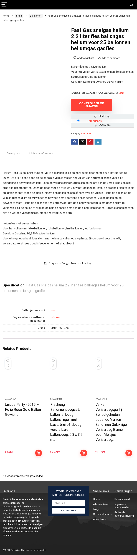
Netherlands (94, 121)
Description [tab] (13, 153)
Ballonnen (35, 15)
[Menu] (4, 4)
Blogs (96, 509)
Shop (19, 15)
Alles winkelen (101, 504)
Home (6, 15)
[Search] (131, 4)
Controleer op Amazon (91, 104)
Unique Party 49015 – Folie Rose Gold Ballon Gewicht (23, 409)
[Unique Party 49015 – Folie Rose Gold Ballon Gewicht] (23, 378)
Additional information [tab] (41, 153)
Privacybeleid (122, 499)
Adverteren (99, 519)
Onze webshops (102, 514)
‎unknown (56, 317)
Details (122, 93)
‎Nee (53, 310)
